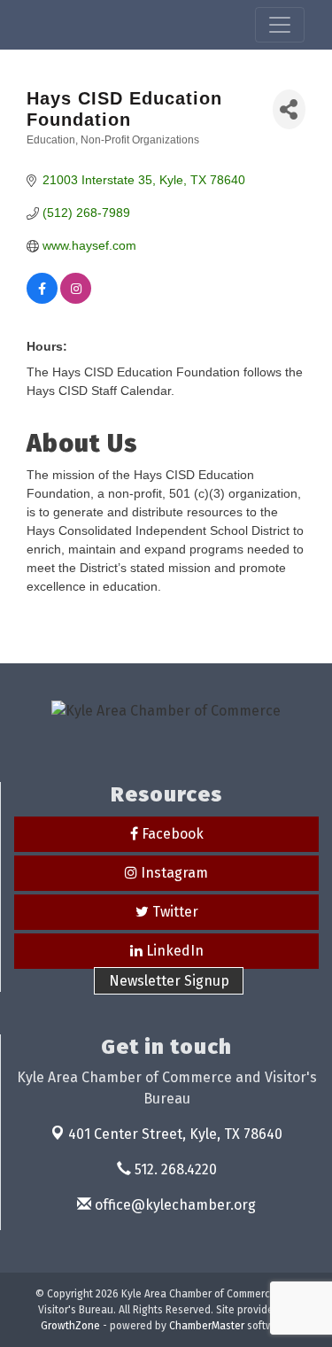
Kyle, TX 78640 (175, 1134)
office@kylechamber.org (173, 1204)
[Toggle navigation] (280, 25)
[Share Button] (289, 109)
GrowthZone (70, 1326)
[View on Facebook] (42, 299)
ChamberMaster (206, 1326)
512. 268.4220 (174, 1169)
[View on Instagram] (75, 299)
